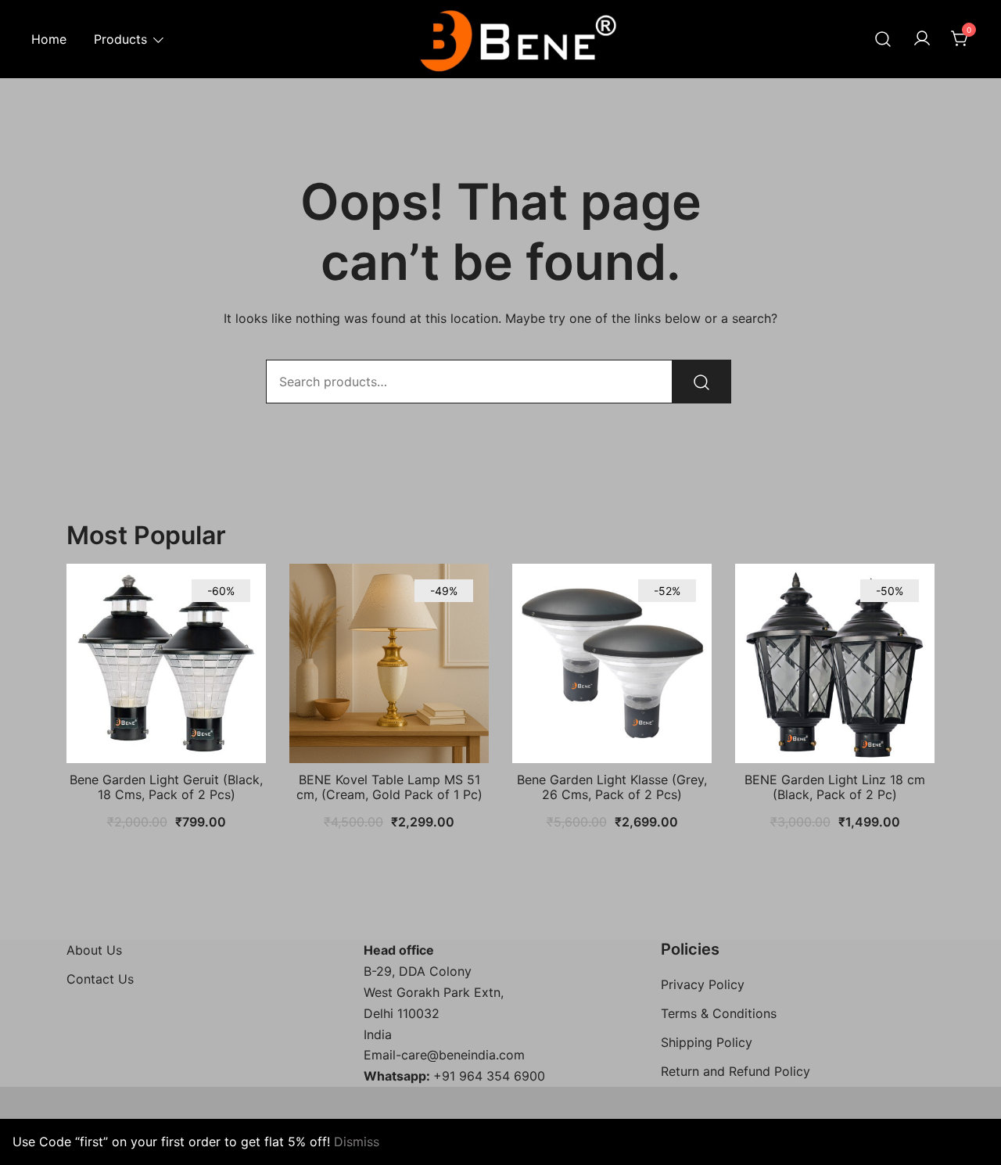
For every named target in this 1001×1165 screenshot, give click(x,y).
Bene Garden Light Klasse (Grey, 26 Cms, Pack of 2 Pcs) (612, 787)
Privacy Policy (702, 984)
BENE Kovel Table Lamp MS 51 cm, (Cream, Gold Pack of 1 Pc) (389, 787)
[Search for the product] (701, 381)
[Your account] (922, 39)
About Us (94, 950)
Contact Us (100, 979)
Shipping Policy (706, 1042)
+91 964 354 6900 (489, 1076)
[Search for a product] (883, 39)
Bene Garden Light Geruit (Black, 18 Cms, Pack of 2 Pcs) (166, 787)
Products (120, 39)
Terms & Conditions (719, 1013)
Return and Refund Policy (735, 1071)
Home (48, 39)
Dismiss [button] (356, 1141)
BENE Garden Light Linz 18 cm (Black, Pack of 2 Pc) (834, 787)
